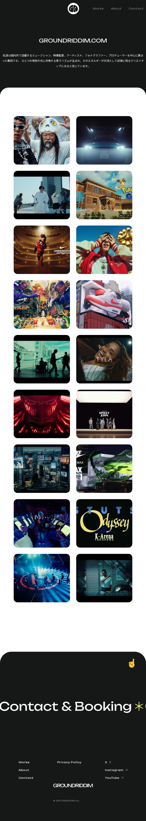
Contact (136, 8)
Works (98, 8)
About (116, 8)
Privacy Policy (69, 762)
